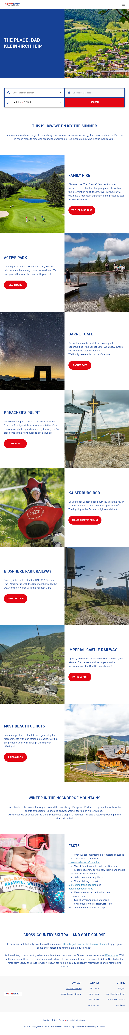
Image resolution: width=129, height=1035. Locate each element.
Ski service (94, 999)
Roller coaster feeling (84, 520)
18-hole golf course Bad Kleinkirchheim (85, 944)
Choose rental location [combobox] (23, 93)
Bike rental (94, 994)
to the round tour (81, 210)
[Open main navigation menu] (123, 4)
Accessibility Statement (76, 1020)
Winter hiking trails (85, 881)
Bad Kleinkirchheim (115, 994)
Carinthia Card (15, 598)
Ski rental (94, 988)
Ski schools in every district (89, 877)
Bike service (93, 1005)
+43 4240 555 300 (73, 988)
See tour (15, 444)
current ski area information (84, 862)
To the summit (80, 677)
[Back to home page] (13, 4)
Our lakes (120, 1005)
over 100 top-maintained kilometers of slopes (99, 855)
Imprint (46, 1020)
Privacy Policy (58, 1020)
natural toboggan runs (80, 889)
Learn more (15, 285)
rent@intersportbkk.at (70, 994)
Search (94, 102)
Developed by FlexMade (95, 1027)
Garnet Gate (80, 365)
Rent (102, 904)
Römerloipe (111, 955)
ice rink (92, 885)
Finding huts (15, 757)
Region (121, 988)
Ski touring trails (77, 885)
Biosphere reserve (116, 999)
